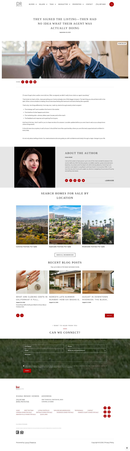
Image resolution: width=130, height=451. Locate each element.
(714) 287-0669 (101, 4)
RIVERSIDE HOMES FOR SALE (65, 412)
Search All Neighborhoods (65, 255)
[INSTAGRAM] (70, 180)
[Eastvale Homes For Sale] (65, 224)
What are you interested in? (76, 350)
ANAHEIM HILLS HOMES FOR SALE (26, 414)
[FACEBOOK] (74, 180)
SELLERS (42, 4)
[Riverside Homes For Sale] (98, 224)
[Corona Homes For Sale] (32, 224)
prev (18, 315)
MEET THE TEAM (28, 410)
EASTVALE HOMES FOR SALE (44, 412)
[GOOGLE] (109, 416)
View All (109, 315)
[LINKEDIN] (66, 180)
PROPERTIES (76, 4)
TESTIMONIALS (79, 410)
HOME (18, 410)
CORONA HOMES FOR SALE (24, 412)
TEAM (52, 4)
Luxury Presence (30, 442)
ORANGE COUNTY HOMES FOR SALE (88, 412)
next (22, 315)
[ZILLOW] (105, 416)
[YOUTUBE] (83, 180)
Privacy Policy (69, 367)
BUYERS (31, 4)
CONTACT (90, 410)
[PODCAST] (79, 180)
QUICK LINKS (43, 414)
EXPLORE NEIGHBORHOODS (62, 410)
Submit (27, 370)
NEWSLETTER (63, 4)
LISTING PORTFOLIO (43, 410)
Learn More (110, 180)
